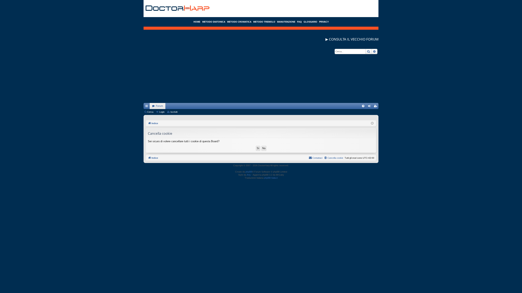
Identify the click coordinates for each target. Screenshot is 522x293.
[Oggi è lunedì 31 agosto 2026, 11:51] (372, 123)
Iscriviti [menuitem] (376, 107)
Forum (159, 106)
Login (162, 112)
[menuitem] (363, 106)
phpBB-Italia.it (271, 178)
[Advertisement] (261, 74)
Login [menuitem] (370, 107)
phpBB (249, 172)
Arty (249, 175)
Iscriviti (173, 112)
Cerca (150, 112)
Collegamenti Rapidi (147, 107)
